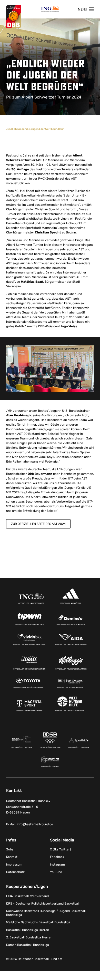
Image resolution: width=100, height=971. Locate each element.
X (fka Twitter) (60, 849)
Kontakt (11, 857)
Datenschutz (15, 872)
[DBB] (13, 16)
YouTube (56, 872)
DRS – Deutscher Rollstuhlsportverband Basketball (42, 903)
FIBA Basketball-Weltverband (27, 896)
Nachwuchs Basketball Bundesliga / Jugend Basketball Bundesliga (46, 912)
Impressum (14, 864)
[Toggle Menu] (86, 9)
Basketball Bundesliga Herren (27, 930)
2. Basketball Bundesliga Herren (29, 937)
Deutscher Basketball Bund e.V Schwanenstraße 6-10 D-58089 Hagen (28, 807)
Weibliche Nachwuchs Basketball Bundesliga (38, 922)
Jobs (9, 849)
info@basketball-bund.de (35, 824)
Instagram (57, 864)
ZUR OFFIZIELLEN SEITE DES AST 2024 (38, 524)
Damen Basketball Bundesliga (27, 945)
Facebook (57, 857)
